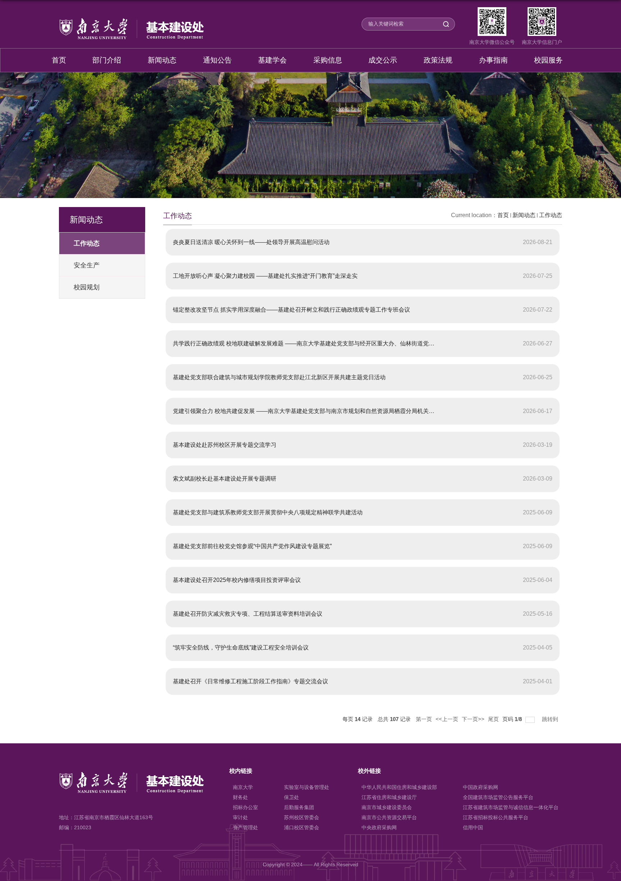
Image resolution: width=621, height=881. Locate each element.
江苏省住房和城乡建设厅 (389, 797)
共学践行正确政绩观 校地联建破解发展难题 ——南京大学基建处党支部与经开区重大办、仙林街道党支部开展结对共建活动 (329, 343)
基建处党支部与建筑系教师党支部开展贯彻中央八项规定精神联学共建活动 (268, 512)
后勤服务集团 (299, 807)
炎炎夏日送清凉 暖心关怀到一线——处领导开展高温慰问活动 (251, 242)
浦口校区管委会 (301, 827)
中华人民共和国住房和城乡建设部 (399, 787)
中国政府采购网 (480, 787)
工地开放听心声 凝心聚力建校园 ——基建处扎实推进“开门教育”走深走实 (265, 276)
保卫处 (291, 797)
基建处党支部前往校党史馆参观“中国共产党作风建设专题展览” (252, 546)
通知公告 (217, 60)
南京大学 (243, 787)
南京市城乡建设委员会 (387, 807)
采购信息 (327, 60)
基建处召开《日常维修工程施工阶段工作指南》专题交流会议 (250, 681)
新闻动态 (162, 60)
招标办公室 (245, 807)
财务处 (240, 797)
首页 (59, 60)
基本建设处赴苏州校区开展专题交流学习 (224, 445)
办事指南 (493, 60)
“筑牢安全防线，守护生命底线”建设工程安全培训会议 (241, 647)
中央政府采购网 (379, 827)
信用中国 (473, 827)
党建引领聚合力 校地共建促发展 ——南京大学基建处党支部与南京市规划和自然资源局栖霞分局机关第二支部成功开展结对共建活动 (341, 411)
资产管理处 (245, 827)
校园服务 (548, 60)
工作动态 (550, 215)
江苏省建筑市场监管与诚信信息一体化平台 (510, 807)
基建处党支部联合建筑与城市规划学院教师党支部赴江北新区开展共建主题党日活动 (279, 377)
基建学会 (272, 60)
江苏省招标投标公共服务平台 (495, 817)
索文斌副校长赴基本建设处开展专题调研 (224, 479)
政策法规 (438, 60)
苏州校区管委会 (301, 817)
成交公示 (382, 60)
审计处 (240, 817)
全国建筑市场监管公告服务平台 (498, 797)
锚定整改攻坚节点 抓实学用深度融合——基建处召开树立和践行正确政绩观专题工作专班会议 (291, 310)
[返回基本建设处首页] (131, 21)
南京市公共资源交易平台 (389, 817)
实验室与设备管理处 (306, 787)
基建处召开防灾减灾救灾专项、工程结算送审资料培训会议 (247, 614)
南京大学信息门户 (542, 42)
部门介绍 (106, 60)
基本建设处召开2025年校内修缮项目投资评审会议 (237, 580)
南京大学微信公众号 (492, 42)
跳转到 (551, 719)
